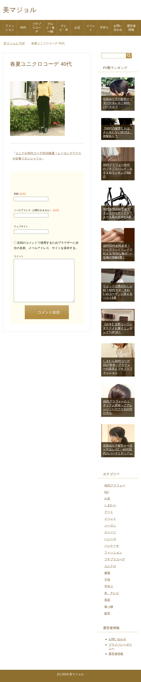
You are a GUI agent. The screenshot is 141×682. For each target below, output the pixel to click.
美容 (107, 599)
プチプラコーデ (36, 27)
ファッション (9, 27)
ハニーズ (110, 539)
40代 (23, 27)
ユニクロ (110, 566)
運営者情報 (131, 27)
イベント (90, 27)
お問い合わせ (117, 27)
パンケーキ (111, 545)
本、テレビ (111, 593)
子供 (107, 579)
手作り (104, 27)
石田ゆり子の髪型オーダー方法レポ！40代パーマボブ (117, 103)
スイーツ (110, 532)
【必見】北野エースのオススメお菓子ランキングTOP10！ (117, 328)
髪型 (107, 613)
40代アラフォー (114, 485)
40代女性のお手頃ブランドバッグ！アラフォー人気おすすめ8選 (117, 213)
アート (108, 512)
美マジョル (20, 10)
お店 (77, 27)
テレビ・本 (63, 27)
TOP (14, 43)
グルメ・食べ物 (50, 27)
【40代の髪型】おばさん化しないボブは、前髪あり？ (117, 132)
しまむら (110, 505)
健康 (107, 572)
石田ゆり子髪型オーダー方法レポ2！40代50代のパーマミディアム (117, 449)
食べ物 (108, 606)
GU (106, 492)
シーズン (110, 525)
